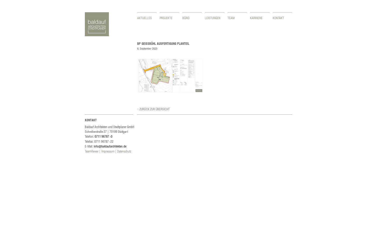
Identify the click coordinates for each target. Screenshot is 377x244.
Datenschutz (124, 151)
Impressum (107, 151)
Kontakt (278, 18)
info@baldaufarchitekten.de (110, 146)
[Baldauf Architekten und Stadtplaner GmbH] (97, 35)
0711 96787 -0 (103, 136)
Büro (185, 18)
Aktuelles (144, 18)
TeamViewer (91, 151)
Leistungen (212, 18)
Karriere (256, 18)
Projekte (166, 18)
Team (231, 18)
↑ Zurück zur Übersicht (153, 109)
